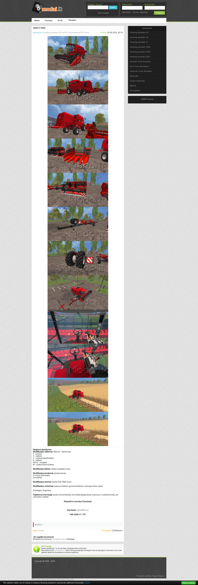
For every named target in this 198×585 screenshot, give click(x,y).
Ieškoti (113, 7)
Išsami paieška (103, 13)
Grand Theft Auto (137, 81)
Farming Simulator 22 (139, 32)
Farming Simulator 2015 (52, 32)
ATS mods (36, 579)
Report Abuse (158, 576)
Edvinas (41, 530)
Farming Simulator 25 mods (53, 579)
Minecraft (134, 76)
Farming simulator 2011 (140, 57)
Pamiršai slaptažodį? (140, 12)
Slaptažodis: (150, 4)
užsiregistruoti (59, 550)
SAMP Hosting (147, 99)
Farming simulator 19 (139, 37)
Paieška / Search (95, 4)
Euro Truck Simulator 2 (140, 66)
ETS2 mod (69, 579)
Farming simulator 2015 (140, 47)
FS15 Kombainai (71, 32)
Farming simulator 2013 (140, 52)
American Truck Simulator (141, 71)
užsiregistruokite (59, 539)
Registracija (126, 12)
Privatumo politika (143, 576)
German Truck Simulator (140, 61)
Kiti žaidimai (135, 90)
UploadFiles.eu (82, 510)
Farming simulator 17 (139, 42)
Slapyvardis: (127, 4)
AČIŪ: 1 (40, 525)
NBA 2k (133, 86)
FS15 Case (84, 32)
